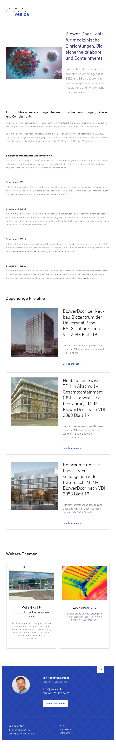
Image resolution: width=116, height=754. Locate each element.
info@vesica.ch (52, 689)
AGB (62, 725)
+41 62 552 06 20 (59, 693)
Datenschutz (66, 732)
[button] (106, 12)
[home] (17, 12)
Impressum (66, 729)
